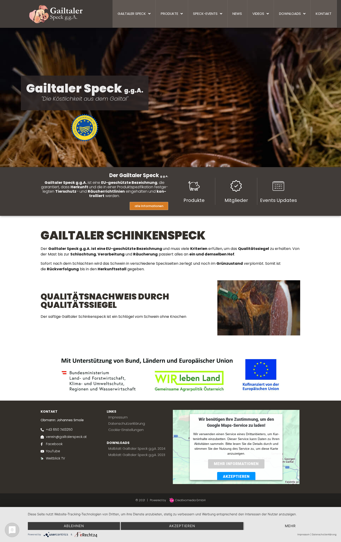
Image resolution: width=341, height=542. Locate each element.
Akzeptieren (236, 476)
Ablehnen (74, 526)
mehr (290, 526)
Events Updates (278, 200)
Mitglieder (236, 200)
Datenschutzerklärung (324, 534)
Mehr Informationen (236, 463)
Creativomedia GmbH (190, 500)
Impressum (303, 534)
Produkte (194, 200)
